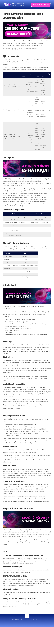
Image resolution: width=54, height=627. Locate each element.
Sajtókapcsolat (20, 3)
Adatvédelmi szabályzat (18, 6)
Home (13, 3)
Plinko (48, 41)
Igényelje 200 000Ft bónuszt (41, 4)
